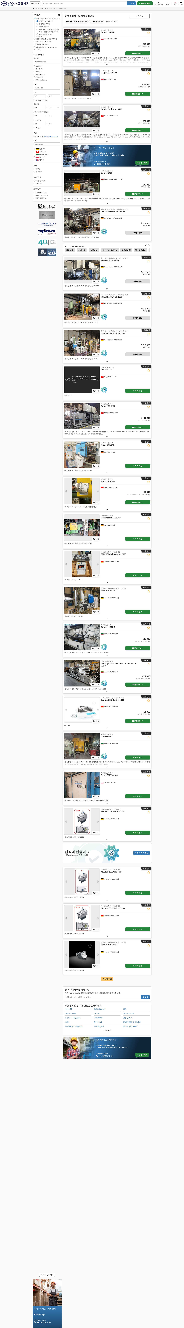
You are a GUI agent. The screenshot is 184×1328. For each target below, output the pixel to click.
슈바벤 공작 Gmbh (130, 1026)
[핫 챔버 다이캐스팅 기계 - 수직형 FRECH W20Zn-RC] (82, 954)
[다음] (97, 42)
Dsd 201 (97, 1013)
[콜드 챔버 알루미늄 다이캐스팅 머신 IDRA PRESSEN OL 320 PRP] (82, 343)
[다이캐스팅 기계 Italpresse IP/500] (82, 83)
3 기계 (67, 1022)
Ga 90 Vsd (98, 1022)
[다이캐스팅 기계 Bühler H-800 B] (82, 637)
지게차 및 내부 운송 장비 (47, 47)
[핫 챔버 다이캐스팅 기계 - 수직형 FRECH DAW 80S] (82, 600)
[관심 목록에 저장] (148, 33)
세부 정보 (138, 233)
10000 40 (68, 1009)
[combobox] (47, 144)
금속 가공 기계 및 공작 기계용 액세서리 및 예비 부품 (49, 30)
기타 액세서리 (128, 1013)
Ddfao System (99, 1009)
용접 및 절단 (45, 34)
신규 (38, 169)
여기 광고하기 (48, 1275)
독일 (42, 149)
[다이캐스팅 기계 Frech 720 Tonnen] (82, 785)
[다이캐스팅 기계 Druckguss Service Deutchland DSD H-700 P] (82, 673)
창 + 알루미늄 (140, 250)
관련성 (140, 16)
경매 (38, 183)
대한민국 (51, 136)
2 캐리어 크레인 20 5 (72, 1018)
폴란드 (42, 157)
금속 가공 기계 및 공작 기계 (48, 18)
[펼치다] (107, 64)
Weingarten (41, 80)
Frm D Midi (98, 1018)
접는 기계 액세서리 (110, 250)
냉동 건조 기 (127, 1018)
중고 (39, 172)
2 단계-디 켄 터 (70, 1013)
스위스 (42, 152)
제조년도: (37, 104)
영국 (41, 160)
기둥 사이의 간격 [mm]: (42, 112)
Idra (38, 72)
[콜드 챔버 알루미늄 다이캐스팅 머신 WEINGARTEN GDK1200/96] (82, 221)
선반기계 (44, 27)
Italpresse (40, 74)
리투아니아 (44, 154)
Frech (39, 69)
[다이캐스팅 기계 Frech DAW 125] (82, 491)
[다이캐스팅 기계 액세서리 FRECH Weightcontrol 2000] (82, 564)
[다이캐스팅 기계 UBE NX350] (82, 746)
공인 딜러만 (41, 198)
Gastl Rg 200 (99, 1026)
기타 (124, 1009)
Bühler (39, 66)
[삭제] (86, 21)
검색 (132, 3)
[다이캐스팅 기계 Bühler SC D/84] (82, 416)
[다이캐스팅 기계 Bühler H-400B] (82, 42)
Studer (39, 77)
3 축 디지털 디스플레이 (73, 1026)
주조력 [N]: (37, 120)
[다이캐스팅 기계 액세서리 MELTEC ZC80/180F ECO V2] (82, 918)
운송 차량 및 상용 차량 (46, 39)
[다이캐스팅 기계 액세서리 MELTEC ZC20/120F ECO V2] (82, 821)
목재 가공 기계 (43, 42)
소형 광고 (40, 181)
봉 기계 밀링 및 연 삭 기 (132, 1022)
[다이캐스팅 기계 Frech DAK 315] (82, 455)
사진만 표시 (41, 192)
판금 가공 (44, 24)
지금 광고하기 (142, 162)
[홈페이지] (33, 8)
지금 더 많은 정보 (141, 853)
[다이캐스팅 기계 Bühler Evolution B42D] (82, 119)
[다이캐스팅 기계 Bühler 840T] (82, 183)
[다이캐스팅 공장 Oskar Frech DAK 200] (82, 527)
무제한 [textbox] (39, 144)
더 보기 (108, 1030)
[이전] (66, 42)
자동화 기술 (42, 44)
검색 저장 (108, 979)
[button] (181, 3)
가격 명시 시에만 (41, 101)
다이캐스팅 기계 (45, 21)
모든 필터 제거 (112, 22)
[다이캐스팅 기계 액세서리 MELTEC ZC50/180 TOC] (82, 881)
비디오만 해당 (42, 195)
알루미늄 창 (126, 250)
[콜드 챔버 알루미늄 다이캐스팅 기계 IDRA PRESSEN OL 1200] (82, 307)
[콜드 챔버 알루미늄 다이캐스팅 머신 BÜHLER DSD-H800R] (82, 270)
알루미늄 (94, 250)
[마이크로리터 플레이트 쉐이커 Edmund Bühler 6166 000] (82, 710)
